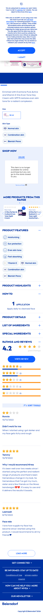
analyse (23, 8)
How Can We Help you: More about (21, 587)
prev (3, 213)
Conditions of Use (14, 575)
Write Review (21, 359)
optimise (20, 10)
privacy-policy (31, 575)
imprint (21, 579)
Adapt (22, 57)
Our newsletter (21, 596)
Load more (21, 553)
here (30, 12)
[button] (23, 208)
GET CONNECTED (21, 563)
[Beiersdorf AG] (10, 604)
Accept (21, 50)
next (40, 213)
